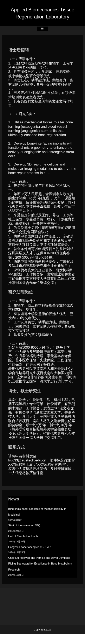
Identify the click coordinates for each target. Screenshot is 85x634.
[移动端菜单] (42, 29)
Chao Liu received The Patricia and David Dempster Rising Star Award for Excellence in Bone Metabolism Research (40, 563)
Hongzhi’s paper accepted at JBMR (29, 547)
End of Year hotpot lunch (23, 536)
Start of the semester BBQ (24, 525)
